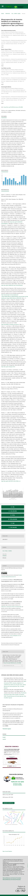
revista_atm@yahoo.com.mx (15, 635)
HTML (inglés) (13, 519)
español (4, 739)
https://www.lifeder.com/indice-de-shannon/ (10, 324)
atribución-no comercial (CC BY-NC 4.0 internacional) (11, 606)
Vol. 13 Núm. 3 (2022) (15, 13)
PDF (13, 523)
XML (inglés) (13, 511)
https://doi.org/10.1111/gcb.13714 (8, 366)
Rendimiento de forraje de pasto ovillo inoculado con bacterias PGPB (15, 694)
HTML (13, 515)
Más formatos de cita (9, 665)
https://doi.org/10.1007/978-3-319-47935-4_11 (10, 481)
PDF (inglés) (13, 527)
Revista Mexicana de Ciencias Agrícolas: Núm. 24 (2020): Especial (15, 686)
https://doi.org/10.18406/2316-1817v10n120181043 (12, 285)
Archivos (7, 13)
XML (13, 507)
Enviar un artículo (9, 803)
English (4, 737)
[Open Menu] (2, 6)
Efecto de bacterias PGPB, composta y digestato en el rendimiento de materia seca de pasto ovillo (15, 683)
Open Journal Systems (7, 851)
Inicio (2, 13)
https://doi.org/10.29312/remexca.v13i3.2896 (13, 107)
